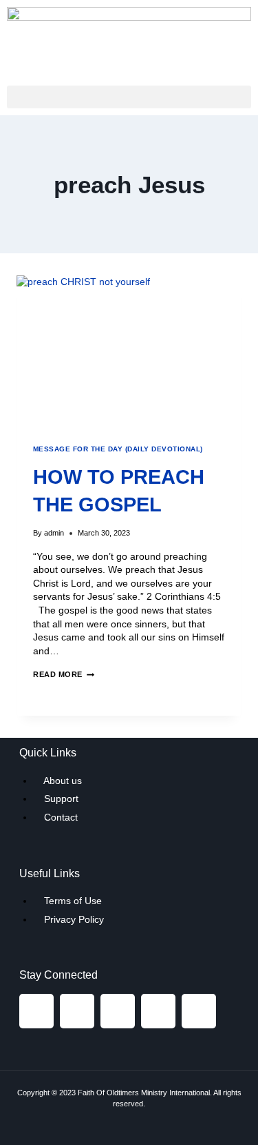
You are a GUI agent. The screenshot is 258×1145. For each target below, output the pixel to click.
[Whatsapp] (199, 1011)
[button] (129, 97)
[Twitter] (117, 1011)
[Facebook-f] (36, 1011)
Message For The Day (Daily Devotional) (118, 449)
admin (54, 533)
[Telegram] (158, 1011)
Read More (63, 674)
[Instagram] (77, 1011)
